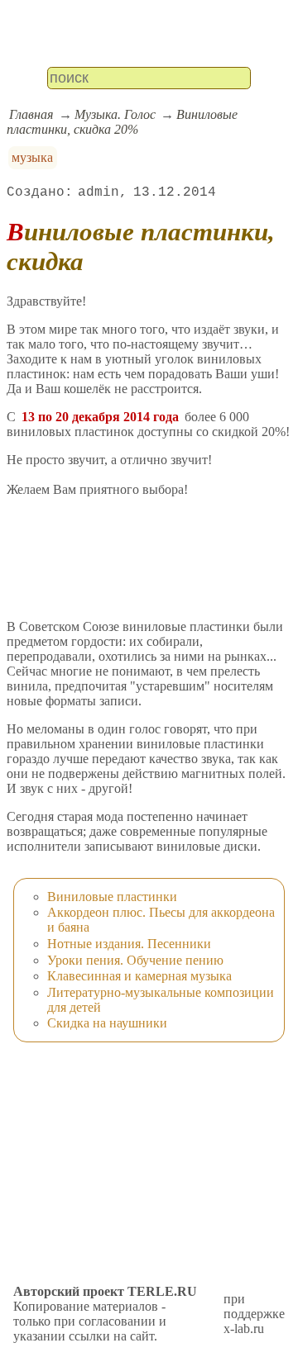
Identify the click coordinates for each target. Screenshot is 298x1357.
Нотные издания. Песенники (129, 944)
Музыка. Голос (115, 114)
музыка (32, 157)
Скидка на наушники (107, 1023)
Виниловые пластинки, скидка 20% (122, 121)
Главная (31, 114)
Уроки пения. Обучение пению (135, 960)
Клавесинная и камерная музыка (139, 976)
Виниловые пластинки (112, 897)
